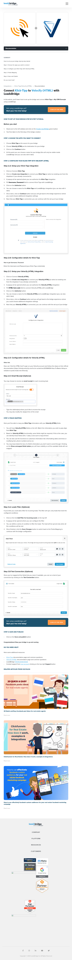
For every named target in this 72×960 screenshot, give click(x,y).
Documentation (11, 48)
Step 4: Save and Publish (11, 76)
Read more (7, 715)
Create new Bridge (42, 129)
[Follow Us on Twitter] (49, 950)
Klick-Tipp (9, 657)
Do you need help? (9, 80)
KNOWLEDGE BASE (21, 662)
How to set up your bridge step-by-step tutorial (17, 61)
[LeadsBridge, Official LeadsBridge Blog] (11, 4)
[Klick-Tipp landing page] (20, 28)
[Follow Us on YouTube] (42, 950)
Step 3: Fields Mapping (10, 72)
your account (25, 664)
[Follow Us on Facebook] (23, 950)
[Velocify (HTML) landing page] (52, 28)
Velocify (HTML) (11, 659)
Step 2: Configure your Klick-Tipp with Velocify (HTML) (19, 69)
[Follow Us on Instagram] (29, 950)
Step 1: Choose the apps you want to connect (16, 65)
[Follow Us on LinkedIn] (35, 950)
